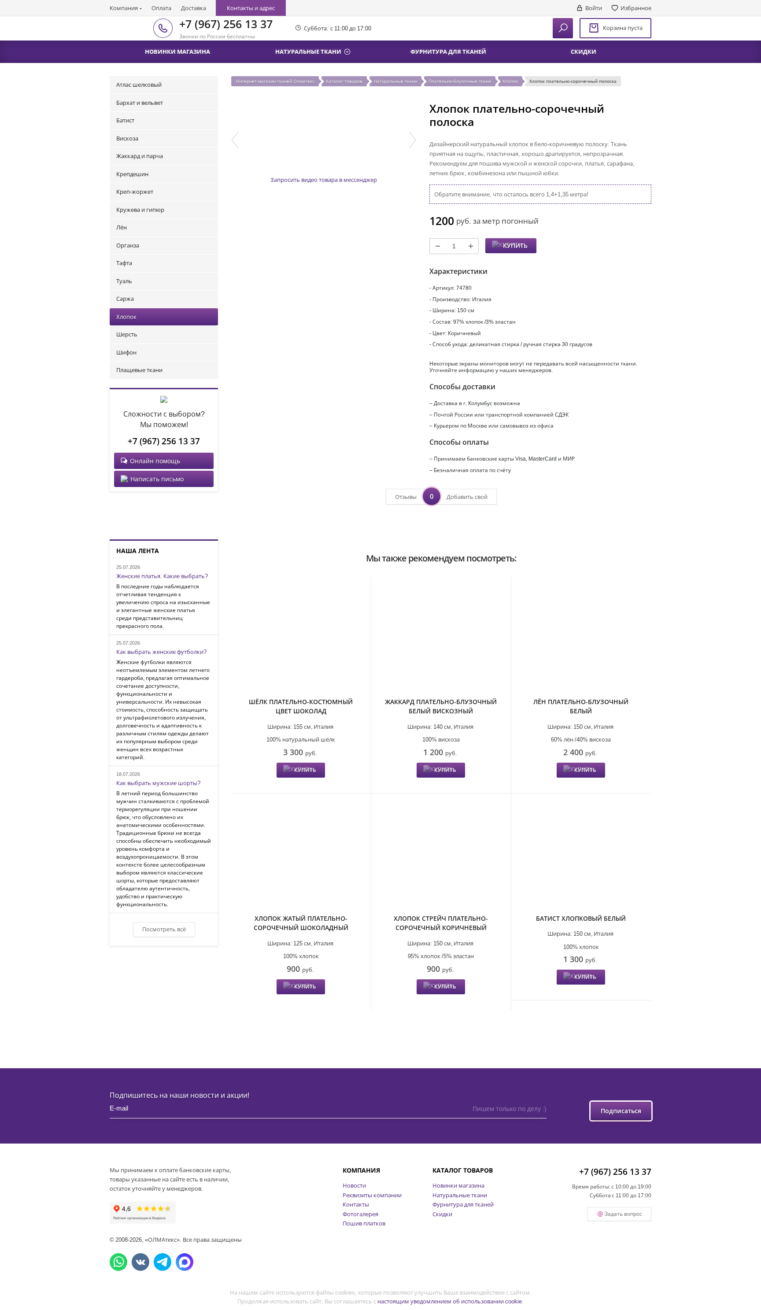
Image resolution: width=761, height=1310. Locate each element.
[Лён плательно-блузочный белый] (581, 638)
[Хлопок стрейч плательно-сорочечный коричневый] (441, 854)
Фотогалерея (360, 1214)
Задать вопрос (623, 1214)
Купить (515, 245)
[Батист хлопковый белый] (581, 854)
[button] (235, 140)
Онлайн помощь (155, 461)
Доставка (193, 8)
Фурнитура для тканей (463, 1204)
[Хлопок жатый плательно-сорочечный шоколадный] (301, 854)
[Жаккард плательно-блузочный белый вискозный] (441, 638)
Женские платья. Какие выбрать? (162, 576)
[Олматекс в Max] (184, 1262)
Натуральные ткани (459, 1195)
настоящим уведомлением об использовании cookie (449, 1301)
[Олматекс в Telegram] (162, 1262)
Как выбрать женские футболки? (161, 652)
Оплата (161, 8)
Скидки (442, 1214)
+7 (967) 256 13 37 (226, 23)
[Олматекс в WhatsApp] (118, 1262)
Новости (354, 1185)
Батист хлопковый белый (581, 918)
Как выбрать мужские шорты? (158, 783)
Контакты (356, 1204)
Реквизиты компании (372, 1195)
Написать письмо (157, 479)
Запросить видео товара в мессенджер (323, 180)
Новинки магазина (458, 1185)
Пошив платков (364, 1223)
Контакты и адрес (251, 8)
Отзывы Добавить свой (441, 496)
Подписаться (621, 1111)
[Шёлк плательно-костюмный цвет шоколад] (301, 638)
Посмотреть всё (164, 929)
